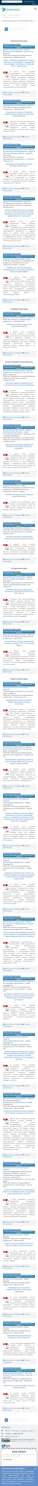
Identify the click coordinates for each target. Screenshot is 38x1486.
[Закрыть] (35, 1468)
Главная (3, 15)
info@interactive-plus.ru (12, 1436)
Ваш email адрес (7, 1459)
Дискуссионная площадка (12, 92)
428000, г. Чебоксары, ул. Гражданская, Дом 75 (20, 1431)
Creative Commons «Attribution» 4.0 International (18, 1441)
